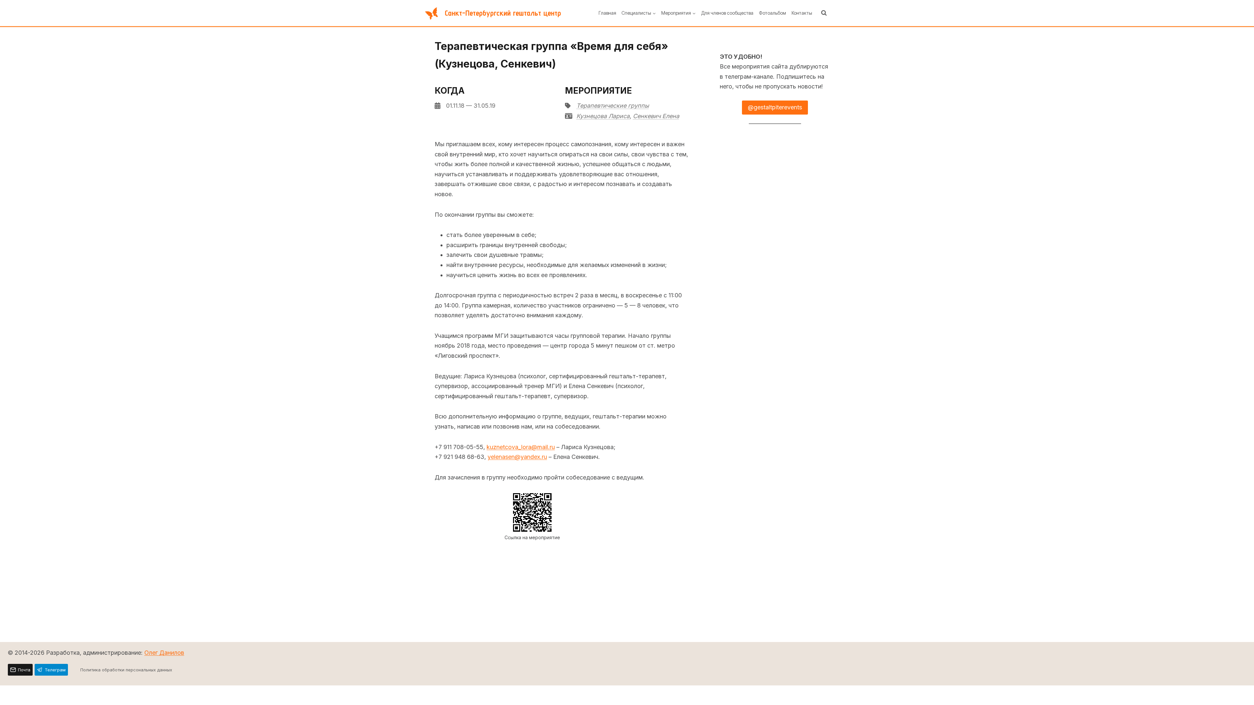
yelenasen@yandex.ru (517, 456)
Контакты (802, 13)
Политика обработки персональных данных (126, 669)
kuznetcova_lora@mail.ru (521, 447)
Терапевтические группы (612, 105)
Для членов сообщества (727, 13)
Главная (607, 13)
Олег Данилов (164, 652)
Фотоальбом (772, 13)
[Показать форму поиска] (824, 13)
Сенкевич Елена (656, 116)
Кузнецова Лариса (603, 116)
